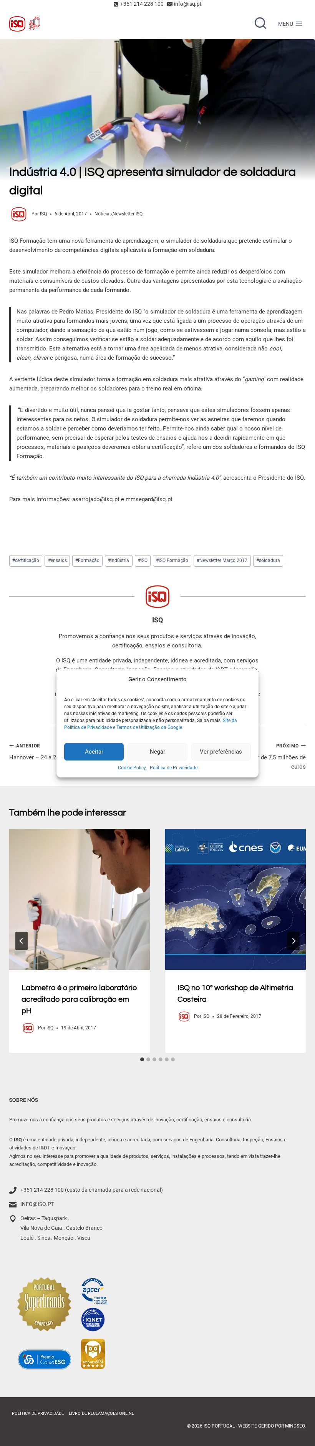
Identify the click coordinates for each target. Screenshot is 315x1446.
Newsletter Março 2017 (222, 560)
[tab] (142, 1059)
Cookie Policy (132, 767)
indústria (118, 560)
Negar (157, 751)
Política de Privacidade (173, 767)
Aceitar (94, 751)
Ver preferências (221, 751)
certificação (25, 560)
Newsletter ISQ (128, 214)
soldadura (268, 560)
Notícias (103, 214)
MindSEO (295, 1426)
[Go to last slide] (21, 941)
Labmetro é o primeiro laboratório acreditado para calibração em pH (79, 999)
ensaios (57, 560)
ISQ (43, 214)
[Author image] (18, 214)
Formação (87, 560)
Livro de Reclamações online (101, 1413)
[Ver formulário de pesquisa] (260, 23)
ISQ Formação (172, 560)
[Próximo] (293, 941)
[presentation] (79, 899)
